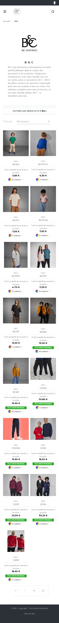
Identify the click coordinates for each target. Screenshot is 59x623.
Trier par (7, 121)
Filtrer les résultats (29, 111)
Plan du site (29, 614)
